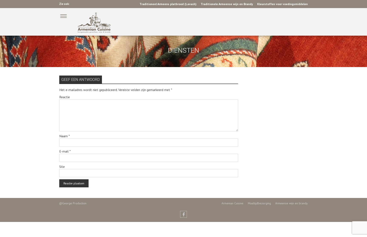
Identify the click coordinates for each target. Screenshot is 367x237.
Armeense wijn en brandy (289, 203)
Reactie (64, 97)
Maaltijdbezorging (257, 203)
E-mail (65, 151)
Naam (64, 136)
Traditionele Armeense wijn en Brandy (227, 4)
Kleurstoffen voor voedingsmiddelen (282, 4)
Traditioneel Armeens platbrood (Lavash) (168, 4)
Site (62, 166)
